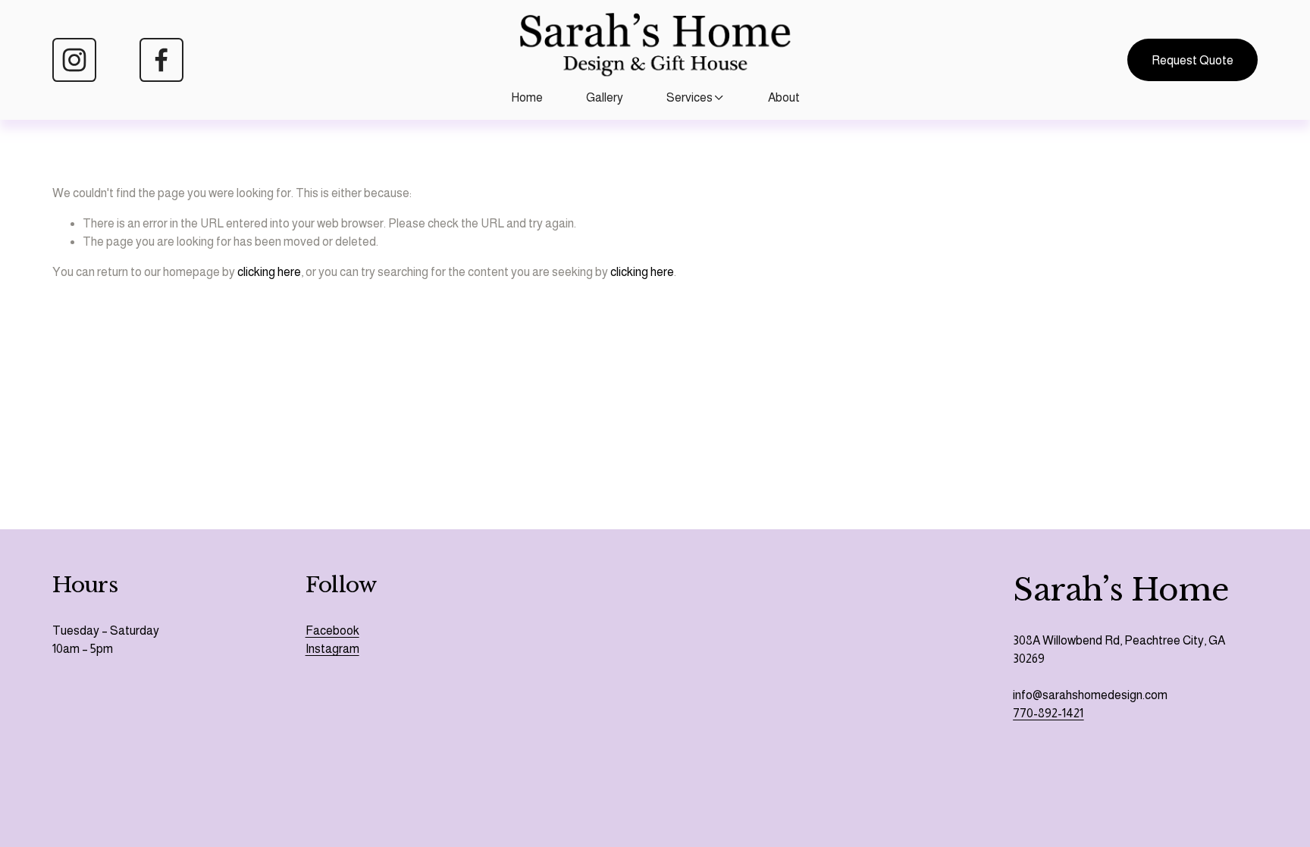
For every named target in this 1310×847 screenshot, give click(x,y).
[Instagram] (74, 60)
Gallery (604, 97)
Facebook (332, 630)
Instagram (332, 648)
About (784, 97)
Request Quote (1192, 60)
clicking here (269, 271)
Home (527, 97)
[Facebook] (161, 60)
